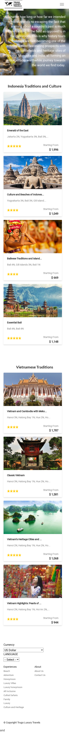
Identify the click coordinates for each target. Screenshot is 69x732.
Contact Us (39, 675)
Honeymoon (10, 679)
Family (7, 699)
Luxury (7, 703)
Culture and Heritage (14, 707)
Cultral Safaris (11, 695)
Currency (9, 644)
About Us (39, 671)
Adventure (9, 675)
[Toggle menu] (61, 4)
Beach (7, 671)
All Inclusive (10, 691)
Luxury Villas (10, 683)
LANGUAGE (11, 654)
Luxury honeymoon (13, 687)
